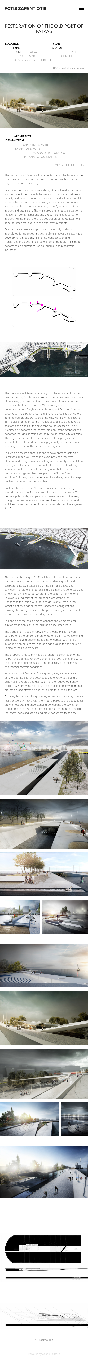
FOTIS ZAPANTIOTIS (26, 8)
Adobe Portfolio (51, 1354)
